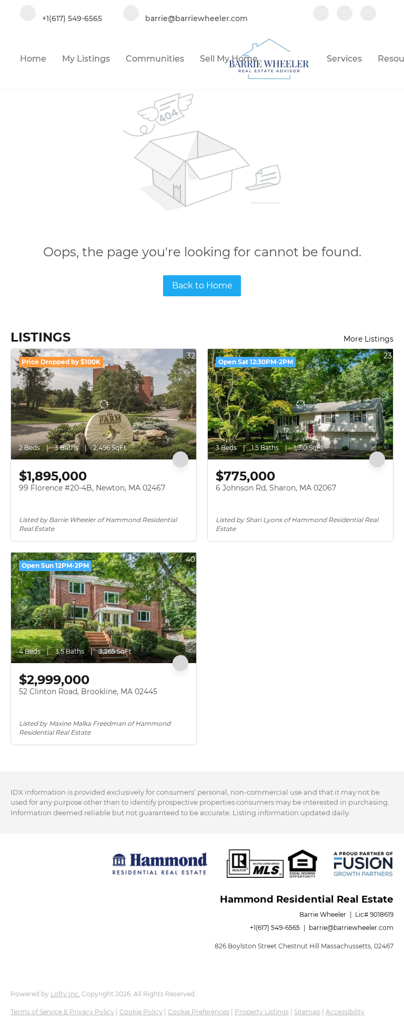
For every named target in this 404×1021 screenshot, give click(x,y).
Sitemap (307, 1012)
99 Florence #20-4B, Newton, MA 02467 (92, 488)
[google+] (368, 14)
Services (344, 59)
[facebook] (321, 14)
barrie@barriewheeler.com (351, 928)
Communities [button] (155, 59)
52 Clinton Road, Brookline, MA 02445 (88, 691)
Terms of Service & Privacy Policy (62, 1012)
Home (33, 59)
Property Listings (262, 1012)
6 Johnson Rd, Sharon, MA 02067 (276, 488)
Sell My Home (229, 59)
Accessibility (345, 1012)
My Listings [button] (86, 59)
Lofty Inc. (65, 994)
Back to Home (202, 286)
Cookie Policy (141, 1012)
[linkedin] (344, 14)
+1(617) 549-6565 (275, 928)
